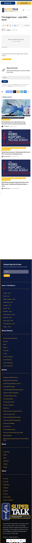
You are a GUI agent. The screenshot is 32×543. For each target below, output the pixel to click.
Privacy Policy (10, 85)
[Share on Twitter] (8, 25)
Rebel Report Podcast (19, 178)
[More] (17, 25)
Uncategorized (6, 59)
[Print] (15, 25)
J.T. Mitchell (6, 126)
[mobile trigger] (24, 10)
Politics (21, 117)
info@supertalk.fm (13, 537)
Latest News (14, 117)
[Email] (10, 25)
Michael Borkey (7, 156)
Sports (4, 178)
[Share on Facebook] (5, 25)
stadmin (8, 30)
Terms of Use (16, 84)
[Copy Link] (12, 25)
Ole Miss (10, 178)
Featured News (6, 117)
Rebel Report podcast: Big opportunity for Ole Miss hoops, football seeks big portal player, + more (15, 184)
